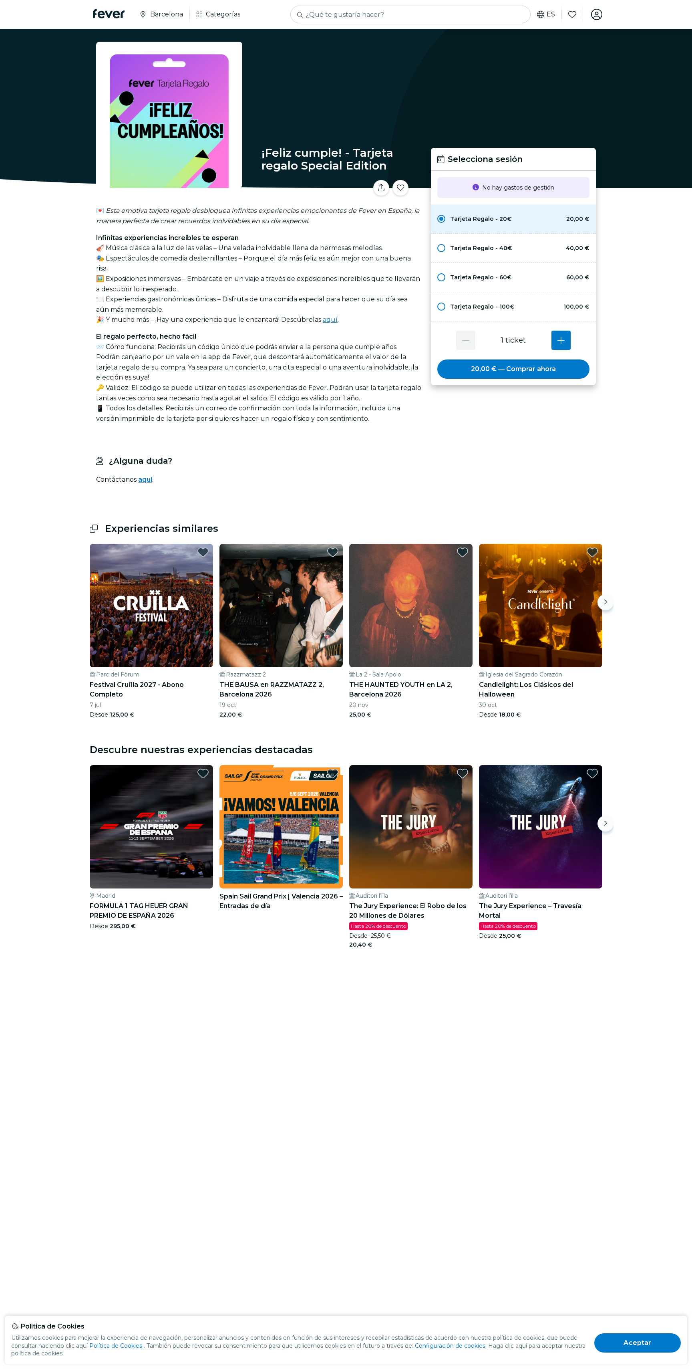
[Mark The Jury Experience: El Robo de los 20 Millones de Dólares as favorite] (462, 773)
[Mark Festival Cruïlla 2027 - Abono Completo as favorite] (203, 552)
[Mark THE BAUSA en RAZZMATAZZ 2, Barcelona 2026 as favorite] (333, 552)
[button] (513, 218)
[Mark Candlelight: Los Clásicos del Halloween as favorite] (592, 552)
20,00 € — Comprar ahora (513, 369)
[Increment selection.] (561, 340)
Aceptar (637, 1343)
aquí (330, 319)
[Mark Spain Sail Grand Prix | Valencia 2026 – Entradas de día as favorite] (333, 773)
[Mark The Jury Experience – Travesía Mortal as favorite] (592, 773)
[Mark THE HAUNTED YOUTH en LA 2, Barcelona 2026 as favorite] (462, 552)
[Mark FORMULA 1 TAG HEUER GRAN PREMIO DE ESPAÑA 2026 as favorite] (203, 773)
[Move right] (605, 602)
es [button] (551, 14)
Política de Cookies (115, 1345)
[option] (513, 218)
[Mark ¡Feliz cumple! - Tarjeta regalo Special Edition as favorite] (400, 188)
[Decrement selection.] (465, 340)
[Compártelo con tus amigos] (381, 188)
